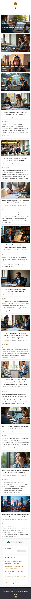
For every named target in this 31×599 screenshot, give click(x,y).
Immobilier (4, 23)
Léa (15, 249)
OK (16, 596)
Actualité (4, 64)
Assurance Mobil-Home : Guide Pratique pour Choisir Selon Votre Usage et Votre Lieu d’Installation (15, 382)
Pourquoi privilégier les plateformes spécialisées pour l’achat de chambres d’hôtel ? (14, 48)
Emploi (3, 85)
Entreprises (6, 167)
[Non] (29, 593)
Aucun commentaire (23, 117)
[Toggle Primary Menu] (15, 8)
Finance (5, 298)
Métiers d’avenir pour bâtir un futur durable (12, 87)
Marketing (6, 435)
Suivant (20, 542)
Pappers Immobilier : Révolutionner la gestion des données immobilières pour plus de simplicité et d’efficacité (13, 27)
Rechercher (8, 548)
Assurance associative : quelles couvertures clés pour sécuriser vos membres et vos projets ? (15, 335)
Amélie (14, 117)
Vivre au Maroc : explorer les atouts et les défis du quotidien (13, 67)
